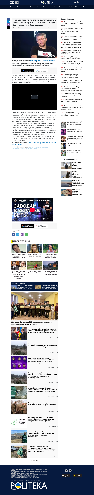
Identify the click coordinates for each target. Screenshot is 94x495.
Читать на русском (52, 27)
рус (16, 2)
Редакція (27, 480)
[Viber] (8, 24)
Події (70, 7)
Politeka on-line (47, 7)
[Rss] (75, 2)
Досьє (19, 7)
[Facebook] (8, 19)
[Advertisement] (34, 160)
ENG (75, 7)
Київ (55, 7)
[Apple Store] (66, 475)
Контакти (38, 480)
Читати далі (34, 460)
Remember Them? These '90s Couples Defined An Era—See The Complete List (75, 138)
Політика (33, 7)
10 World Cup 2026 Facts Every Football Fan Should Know (74, 152)
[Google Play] (77, 475)
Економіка (26, 7)
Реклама (32, 480)
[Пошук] (83, 2)
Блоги (39, 7)
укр (12, 2)
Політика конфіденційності (17, 480)
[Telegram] (78, 2)
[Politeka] (47, 2)
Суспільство (63, 7)
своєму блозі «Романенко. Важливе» (43, 60)
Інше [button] (81, 7)
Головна (12, 7)
